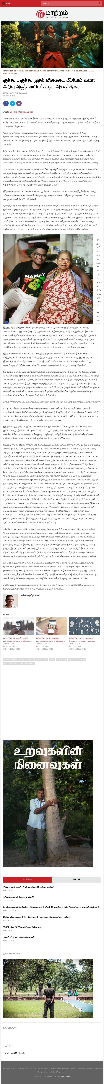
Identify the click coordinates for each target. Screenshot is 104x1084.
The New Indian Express (21, 112)
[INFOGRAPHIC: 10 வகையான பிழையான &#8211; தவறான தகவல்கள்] (84, 626)
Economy (29, 71)
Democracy (19, 71)
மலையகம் (14, 74)
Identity (50, 71)
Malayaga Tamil (11, 664)
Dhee (71, 660)
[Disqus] (52, 701)
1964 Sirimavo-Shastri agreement (33, 660)
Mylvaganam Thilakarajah (15, 93)
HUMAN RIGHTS (39, 71)
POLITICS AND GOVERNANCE (76, 71)
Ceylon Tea (8, 71)
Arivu (52, 660)
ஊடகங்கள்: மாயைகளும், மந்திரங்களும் (18, 937)
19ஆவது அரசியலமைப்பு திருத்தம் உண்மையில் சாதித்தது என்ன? (28, 887)
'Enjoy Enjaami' (10, 660)
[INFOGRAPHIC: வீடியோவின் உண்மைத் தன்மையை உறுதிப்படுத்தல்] (51, 626)
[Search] (99, 3)
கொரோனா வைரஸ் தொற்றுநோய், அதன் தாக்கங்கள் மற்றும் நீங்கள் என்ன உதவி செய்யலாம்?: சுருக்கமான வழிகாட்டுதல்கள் (51, 907)
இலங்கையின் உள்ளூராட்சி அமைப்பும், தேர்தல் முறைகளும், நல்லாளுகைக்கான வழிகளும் (37, 917)
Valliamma (29, 664)
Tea (21, 664)
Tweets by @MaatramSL (14, 1053)
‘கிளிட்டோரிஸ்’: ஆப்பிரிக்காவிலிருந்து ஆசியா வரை (22, 927)
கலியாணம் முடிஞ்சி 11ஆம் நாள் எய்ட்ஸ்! (18, 897)
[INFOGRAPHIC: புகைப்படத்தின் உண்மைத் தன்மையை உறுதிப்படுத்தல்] (18, 626)
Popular (27, 879)
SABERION (65, 1076)
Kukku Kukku (80, 660)
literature (59, 71)
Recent (76, 879)
